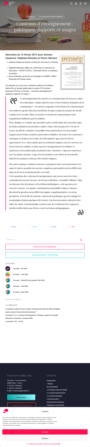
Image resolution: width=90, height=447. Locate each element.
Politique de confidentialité (51, 444)
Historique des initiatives (55, 402)
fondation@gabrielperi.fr (20, 391)
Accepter (45, 432)
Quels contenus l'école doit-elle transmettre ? (21, 312)
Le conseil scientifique (54, 396)
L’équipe (50, 384)
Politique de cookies (35, 444)
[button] (85, 3)
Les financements (53, 399)
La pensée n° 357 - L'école (14, 321)
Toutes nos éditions (13, 299)
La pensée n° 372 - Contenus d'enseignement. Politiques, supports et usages (31, 315)
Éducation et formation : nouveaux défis (19, 318)
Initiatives (31, 17)
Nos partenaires (52, 387)
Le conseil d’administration (56, 393)
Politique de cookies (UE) (55, 405)
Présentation (51, 381)
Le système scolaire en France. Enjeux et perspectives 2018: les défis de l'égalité (32, 309)
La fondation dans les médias (57, 390)
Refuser (45, 438)
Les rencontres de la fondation (51, 17)
